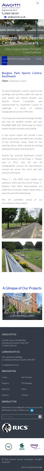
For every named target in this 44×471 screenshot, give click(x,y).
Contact (24, 395)
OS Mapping (26, 383)
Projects (16, 49)
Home (8, 49)
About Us (6, 389)
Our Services (26, 377)
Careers (5, 395)
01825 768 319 (10, 345)
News (23, 389)
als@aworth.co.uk (16, 17)
